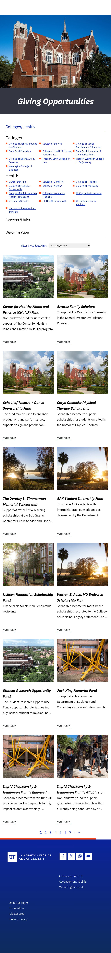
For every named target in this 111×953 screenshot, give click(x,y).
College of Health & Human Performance (57, 153)
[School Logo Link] (30, 857)
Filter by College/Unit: (34, 245)
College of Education (20, 151)
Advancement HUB (71, 876)
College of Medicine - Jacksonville (20, 187)
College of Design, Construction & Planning (88, 145)
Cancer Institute (17, 181)
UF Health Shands (18, 201)
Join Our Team (18, 903)
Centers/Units (18, 220)
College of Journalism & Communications (88, 153)
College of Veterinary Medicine (53, 195)
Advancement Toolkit (72, 881)
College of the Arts (52, 143)
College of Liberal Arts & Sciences (22, 160)
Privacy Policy (18, 919)
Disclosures (16, 914)
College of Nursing (52, 185)
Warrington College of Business (20, 168)
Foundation (16, 908)
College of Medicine (86, 181)
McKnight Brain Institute (88, 193)
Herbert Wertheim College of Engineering (90, 160)
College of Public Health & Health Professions (23, 195)
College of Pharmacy (87, 185)
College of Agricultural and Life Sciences (23, 145)
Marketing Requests (72, 887)
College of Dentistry (52, 181)
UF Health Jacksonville (54, 201)
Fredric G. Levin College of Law (56, 160)
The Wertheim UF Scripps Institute (22, 210)
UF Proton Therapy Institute (86, 203)
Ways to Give (17, 232)
